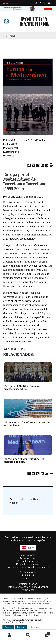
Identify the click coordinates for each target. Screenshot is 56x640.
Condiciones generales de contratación (28, 567)
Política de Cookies (18, 622)
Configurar (35, 627)
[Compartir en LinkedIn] (42, 165)
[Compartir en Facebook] (29, 165)
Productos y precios (28, 561)
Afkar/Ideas (28, 590)
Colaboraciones (28, 572)
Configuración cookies (31, 613)
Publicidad (28, 575)
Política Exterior (28, 584)
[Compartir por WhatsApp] (37, 165)
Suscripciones (28, 558)
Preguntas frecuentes (28, 564)
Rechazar (20, 627)
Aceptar (8, 627)
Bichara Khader (12, 197)
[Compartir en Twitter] (33, 165)
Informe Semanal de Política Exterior (28, 587)
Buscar (28, 635)
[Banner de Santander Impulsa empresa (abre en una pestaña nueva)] (28, 8)
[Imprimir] (51, 165)
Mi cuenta (9, 635)
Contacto (6, 3)
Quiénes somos (28, 555)
